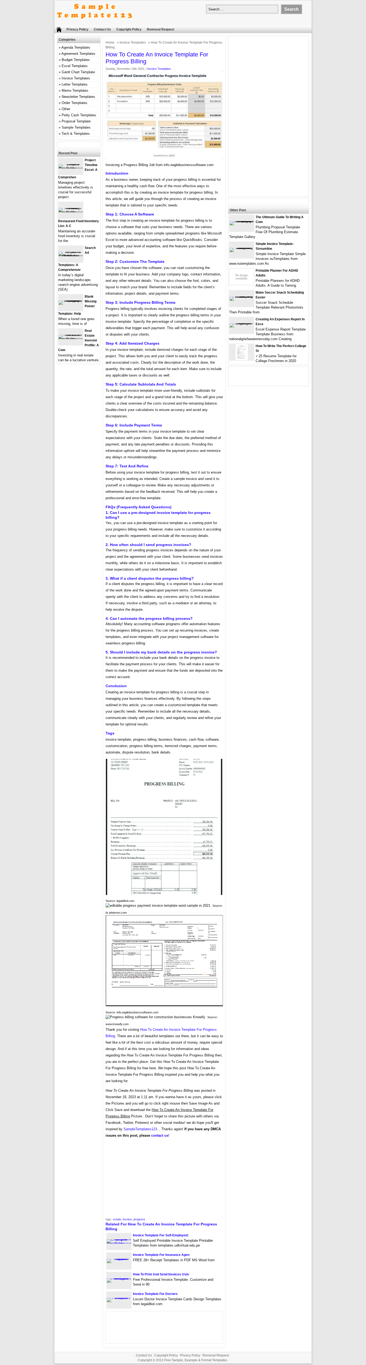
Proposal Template (76, 121)
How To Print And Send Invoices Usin (161, 1274)
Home (110, 42)
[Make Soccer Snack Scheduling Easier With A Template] (242, 296)
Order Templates (74, 103)
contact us (159, 1135)
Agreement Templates (78, 54)
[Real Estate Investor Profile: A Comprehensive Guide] (71, 339)
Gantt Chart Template (78, 72)
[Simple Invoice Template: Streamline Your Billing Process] (242, 248)
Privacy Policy (77, 29)
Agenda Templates (75, 47)
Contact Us (102, 29)
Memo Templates (75, 91)
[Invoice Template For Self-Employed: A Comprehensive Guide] (119, 1243)
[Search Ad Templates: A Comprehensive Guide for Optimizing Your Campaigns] (71, 256)
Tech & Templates (76, 134)
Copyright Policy (128, 29)
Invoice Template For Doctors (155, 1294)
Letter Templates (75, 84)
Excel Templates (75, 66)
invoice (127, 1219)
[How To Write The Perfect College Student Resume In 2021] (242, 359)
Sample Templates (76, 127)
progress (139, 1219)
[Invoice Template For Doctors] (119, 1298)
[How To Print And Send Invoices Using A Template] (119, 1278)
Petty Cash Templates (79, 115)
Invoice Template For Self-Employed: (161, 1235)
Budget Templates (76, 60)
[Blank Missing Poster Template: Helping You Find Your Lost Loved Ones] (71, 300)
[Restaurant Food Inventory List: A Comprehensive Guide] (71, 212)
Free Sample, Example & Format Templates (195, 1360)
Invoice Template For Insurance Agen (161, 1255)
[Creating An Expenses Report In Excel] (242, 323)
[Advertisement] (164, 1179)
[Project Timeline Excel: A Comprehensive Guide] (71, 168)
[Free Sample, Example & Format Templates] (94, 23)
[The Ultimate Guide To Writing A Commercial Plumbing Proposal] (242, 221)
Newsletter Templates (78, 97)
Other (66, 109)
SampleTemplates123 (140, 1129)
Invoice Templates (132, 42)
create (117, 1219)
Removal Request (160, 29)
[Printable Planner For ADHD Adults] (242, 284)
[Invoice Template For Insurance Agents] (119, 1259)
